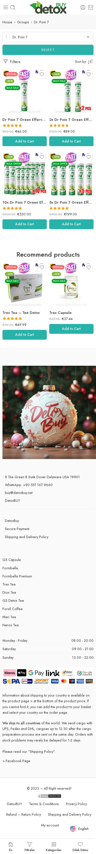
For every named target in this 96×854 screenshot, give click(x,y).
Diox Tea (9, 592)
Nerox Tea (10, 625)
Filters (14, 62)
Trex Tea (9, 584)
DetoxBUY (12, 500)
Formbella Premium (17, 576)
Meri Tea (9, 616)
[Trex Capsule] (24, 285)
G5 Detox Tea (13, 600)
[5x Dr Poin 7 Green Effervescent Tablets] (71, 174)
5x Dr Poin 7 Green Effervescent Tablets (71, 202)
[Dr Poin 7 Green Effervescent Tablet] (24, 92)
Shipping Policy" (42, 751)
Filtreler (30, 850)
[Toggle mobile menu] (5, 7)
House (7, 22)
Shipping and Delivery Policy (26, 536)
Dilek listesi (80, 850)
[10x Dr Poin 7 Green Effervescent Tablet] (24, 174)
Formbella (10, 568)
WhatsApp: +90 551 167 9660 (29, 484)
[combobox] (48, 37)
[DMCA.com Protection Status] (49, 795)
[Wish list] (42, 74)
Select (48, 50)
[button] (24, 141)
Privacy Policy (76, 803)
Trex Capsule (13, 312)
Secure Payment (17, 528)
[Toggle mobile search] (13, 7)
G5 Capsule (11, 559)
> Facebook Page (16, 760)
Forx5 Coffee (60, 312)
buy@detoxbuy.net (18, 492)
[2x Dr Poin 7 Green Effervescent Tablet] (71, 92)
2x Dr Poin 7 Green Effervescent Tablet (71, 119)
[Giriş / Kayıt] (83, 7)
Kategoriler (54, 850)
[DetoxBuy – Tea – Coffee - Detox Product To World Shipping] (48, 7)
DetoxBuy (12, 520)
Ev (10, 850)
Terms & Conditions (44, 803)
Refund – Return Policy (23, 814)
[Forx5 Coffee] (71, 285)
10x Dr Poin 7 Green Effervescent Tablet (24, 202)
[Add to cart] (91, 7)
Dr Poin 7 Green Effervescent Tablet (24, 119)
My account (50, 825)
